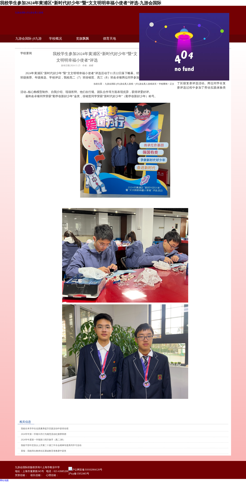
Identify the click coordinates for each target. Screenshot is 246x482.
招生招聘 (82, 46)
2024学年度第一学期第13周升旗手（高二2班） (43, 439)
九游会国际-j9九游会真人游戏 (29, 12)
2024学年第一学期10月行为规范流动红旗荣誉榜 (43, 434)
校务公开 (55, 46)
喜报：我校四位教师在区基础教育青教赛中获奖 (43, 451)
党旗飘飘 (82, 38)
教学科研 (28, 46)
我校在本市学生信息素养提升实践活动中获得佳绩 (44, 428)
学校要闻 (163, 84)
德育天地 (109, 38)
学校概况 (55, 38)
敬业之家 (109, 46)
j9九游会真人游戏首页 (145, 84)
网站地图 (4, 480)
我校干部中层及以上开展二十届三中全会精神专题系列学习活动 (51, 445)
